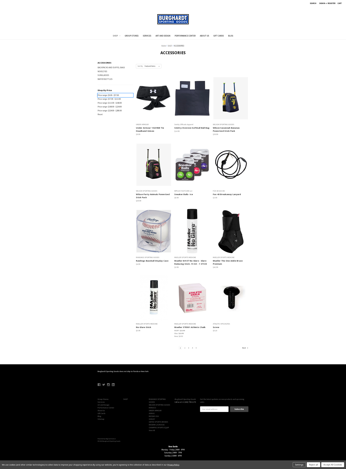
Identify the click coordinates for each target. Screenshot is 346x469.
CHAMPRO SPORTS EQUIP (159, 427)
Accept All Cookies (332, 464)
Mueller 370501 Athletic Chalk (189, 327)
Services (147, 35)
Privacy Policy (173, 464)
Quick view (153, 93)
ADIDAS (152, 413)
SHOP (115, 35)
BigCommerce (111, 439)
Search (313, 3)
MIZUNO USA (154, 416)
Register (331, 3)
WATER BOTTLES (105, 79)
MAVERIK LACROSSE (157, 424)
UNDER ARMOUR (155, 410)
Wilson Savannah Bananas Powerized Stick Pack (226, 129)
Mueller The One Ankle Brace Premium (228, 262)
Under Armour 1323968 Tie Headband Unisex (150, 129)
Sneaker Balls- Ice (183, 194)
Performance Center (185, 35)
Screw (216, 327)
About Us (204, 35)
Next (244, 348)
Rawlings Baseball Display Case (152, 260)
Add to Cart (154, 103)
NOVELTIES (102, 71)
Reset (100, 114)
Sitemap (101, 419)
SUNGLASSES (103, 75)
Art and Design (163, 35)
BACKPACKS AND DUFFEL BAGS (111, 67)
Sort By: (140, 66)
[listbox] (152, 66)
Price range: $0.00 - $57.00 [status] (108, 95)
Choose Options (192, 169)
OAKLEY (152, 419)
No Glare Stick (143, 327)
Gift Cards (218, 35)
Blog (230, 35)
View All (152, 430)
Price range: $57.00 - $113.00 (109, 99)
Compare (153, 98)
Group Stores (132, 35)
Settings (299, 464)
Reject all (313, 464)
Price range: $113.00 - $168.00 (110, 103)
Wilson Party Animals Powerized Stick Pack (153, 196)
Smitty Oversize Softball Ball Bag (191, 127)
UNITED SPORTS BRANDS (158, 422)
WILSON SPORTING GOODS (159, 405)
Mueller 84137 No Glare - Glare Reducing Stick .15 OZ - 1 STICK (190, 262)
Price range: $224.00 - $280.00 (110, 110)
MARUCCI (152, 407)
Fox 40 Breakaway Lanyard (227, 194)
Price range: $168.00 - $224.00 (110, 106)
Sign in (322, 3)
